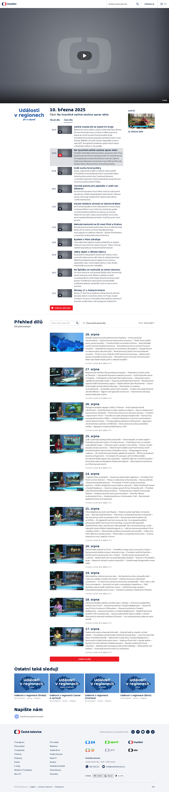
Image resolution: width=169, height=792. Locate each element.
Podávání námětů (57, 766)
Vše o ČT (17, 774)
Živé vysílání (19, 746)
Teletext (18, 754)
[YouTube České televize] (143, 732)
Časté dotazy (55, 770)
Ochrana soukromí (45, 787)
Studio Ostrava (56, 754)
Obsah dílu (55, 119)
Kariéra (53, 762)
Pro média (54, 742)
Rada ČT (53, 758)
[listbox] (108, 776)
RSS (153, 787)
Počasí (17, 762)
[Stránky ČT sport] (111, 743)
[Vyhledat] (77, 323)
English (32, 787)
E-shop (17, 766)
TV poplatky (19, 750)
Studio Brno (55, 750)
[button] (84, 55)
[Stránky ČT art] (110, 751)
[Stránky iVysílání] (135, 743)
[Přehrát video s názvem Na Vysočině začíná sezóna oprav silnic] (84, 55)
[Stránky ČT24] (90, 743)
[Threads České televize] (153, 732)
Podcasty (18, 758)
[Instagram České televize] (133, 732)
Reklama (53, 746)
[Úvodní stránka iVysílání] (11, 3)
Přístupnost (59, 787)
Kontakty (54, 774)
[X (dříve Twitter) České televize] (148, 732)
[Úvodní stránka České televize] (28, 732)
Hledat (137, 3)
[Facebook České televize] (138, 732)
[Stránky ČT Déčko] (89, 751)
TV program (19, 742)
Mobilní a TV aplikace (23, 770)
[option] (98, 775)
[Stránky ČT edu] (133, 751)
